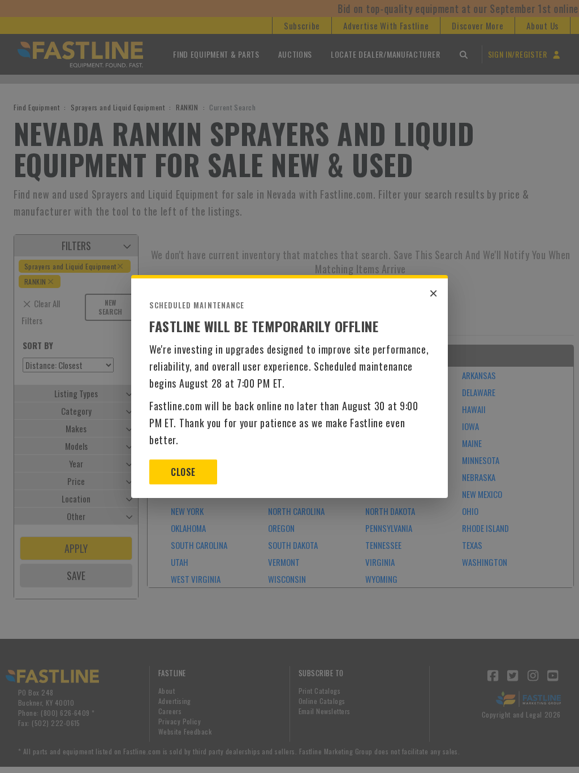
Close (183, 472)
